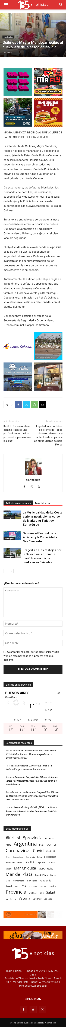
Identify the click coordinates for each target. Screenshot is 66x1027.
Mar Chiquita (25, 868)
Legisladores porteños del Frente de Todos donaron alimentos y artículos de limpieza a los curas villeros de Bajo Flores (48, 435)
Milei (8, 880)
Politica (42, 886)
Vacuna (24, 898)
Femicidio (10, 862)
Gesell (20, 862)
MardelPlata (41, 875)
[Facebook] (18, 404)
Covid (38, 850)
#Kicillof (13, 838)
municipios (32, 880)
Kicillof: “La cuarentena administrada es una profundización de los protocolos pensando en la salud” (18, 433)
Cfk (55, 844)
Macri (8, 868)
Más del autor (43, 503)
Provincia (16, 892)
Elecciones (50, 856)
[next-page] (11, 571)
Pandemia (45, 880)
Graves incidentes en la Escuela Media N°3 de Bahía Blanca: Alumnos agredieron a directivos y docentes (31, 754)
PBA (23, 886)
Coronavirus (18, 850)
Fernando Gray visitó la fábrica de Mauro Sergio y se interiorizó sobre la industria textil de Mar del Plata (32, 780)
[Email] (42, 404)
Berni (41, 845)
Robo (41, 892)
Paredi (9, 886)
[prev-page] (6, 571)
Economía (30, 857)
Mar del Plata (19, 874)
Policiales (33, 886)
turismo (11, 898)
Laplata (40, 862)
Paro (17, 886)
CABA (48, 844)
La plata (51, 862)
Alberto (49, 838)
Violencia (48, 898)
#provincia (33, 838)
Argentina (25, 844)
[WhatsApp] (34, 404)
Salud (50, 892)
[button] (6, 4)
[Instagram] (33, 487)
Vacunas (37, 898)
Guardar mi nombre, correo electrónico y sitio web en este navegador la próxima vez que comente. (31, 655)
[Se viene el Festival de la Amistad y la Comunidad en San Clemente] (12, 535)
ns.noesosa (33, 479)
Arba (8, 844)
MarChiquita (46, 868)
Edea (39, 857)
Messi (53, 875)
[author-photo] (33, 474)
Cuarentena (18, 857)
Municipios (8, 37)
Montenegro (18, 880)
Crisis (8, 857)
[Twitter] (26, 404)
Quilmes (32, 892)
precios (52, 886)
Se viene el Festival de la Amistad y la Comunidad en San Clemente (41, 537)
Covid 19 (50, 851)
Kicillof (30, 862)
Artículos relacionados (18, 503)
